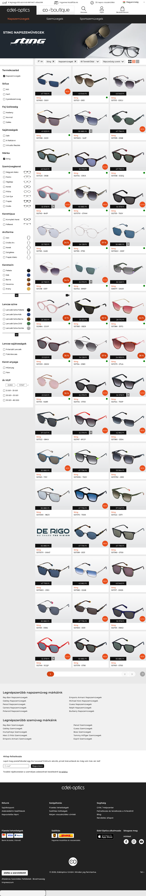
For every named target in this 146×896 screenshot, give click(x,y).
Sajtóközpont (8, 807)
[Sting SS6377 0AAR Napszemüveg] (128, 268)
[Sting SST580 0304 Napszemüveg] (128, 418)
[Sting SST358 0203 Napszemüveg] (53, 117)
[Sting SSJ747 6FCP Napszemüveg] (91, 418)
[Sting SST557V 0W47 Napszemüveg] (53, 531)
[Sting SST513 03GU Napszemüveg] (128, 79)
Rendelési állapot (105, 818)
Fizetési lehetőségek (59, 807)
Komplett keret (12, 219)
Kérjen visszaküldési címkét (62, 814)
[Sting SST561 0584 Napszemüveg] (53, 607)
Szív (7, 238)
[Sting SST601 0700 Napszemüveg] (128, 644)
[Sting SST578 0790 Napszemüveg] (91, 644)
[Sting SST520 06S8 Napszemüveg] (53, 155)
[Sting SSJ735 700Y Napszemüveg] (128, 192)
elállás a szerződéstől (15, 873)
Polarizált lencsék (13, 349)
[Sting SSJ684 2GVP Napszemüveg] (53, 305)
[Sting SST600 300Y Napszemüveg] (53, 79)
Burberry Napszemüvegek (81, 711)
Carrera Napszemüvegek (14, 707)
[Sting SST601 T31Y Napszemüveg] (53, 456)
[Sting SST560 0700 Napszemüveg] (128, 531)
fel (141, 872)
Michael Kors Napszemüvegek (83, 701)
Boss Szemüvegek (82, 732)
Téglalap (9, 182)
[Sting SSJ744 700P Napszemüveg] (128, 381)
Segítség (101, 803)
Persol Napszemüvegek (14, 704)
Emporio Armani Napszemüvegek (85, 697)
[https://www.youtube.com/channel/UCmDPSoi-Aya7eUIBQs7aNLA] (141, 842)
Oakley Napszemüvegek (14, 701)
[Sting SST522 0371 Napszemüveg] (128, 494)
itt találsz (63, 772)
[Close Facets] (16, 61)
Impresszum (8, 882)
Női (7, 89)
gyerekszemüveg (13, 99)
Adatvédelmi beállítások (13, 811)
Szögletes (10, 252)
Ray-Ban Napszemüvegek (15, 697)
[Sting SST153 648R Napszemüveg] (53, 381)
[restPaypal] (18, 835)
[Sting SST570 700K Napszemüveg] (91, 494)
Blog (99, 814)
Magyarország (132, 2)
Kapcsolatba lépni (10, 814)
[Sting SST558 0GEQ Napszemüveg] (128, 155)
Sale (7, 136)
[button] (18, 10)
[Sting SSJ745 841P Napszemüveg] (53, 192)
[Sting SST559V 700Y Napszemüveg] (91, 456)
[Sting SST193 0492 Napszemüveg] (53, 230)
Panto (8, 177)
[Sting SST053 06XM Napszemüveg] (53, 343)
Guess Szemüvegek (83, 728)
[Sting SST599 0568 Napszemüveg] (128, 117)
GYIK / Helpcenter (105, 807)
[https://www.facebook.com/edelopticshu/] (126, 842)
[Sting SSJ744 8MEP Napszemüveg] (91, 268)
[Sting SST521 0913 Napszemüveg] (91, 79)
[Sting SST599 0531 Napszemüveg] (91, 531)
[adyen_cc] (4, 835)
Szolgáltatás (55, 803)
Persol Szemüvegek (83, 725)
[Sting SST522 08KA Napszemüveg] (53, 418)
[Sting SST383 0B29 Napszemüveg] (91, 305)
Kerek (8, 187)
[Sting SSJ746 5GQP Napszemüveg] (53, 644)
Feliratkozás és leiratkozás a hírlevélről (115, 811)
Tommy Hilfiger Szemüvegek (87, 735)
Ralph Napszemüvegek (80, 707)
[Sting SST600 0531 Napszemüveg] (91, 607)
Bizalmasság (39, 879)
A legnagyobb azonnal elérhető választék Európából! (25, 3)
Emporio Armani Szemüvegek (17, 739)
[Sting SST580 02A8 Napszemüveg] (91, 569)
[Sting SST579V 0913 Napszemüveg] (128, 456)
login (102, 12)
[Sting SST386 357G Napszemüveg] (128, 305)
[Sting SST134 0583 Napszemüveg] (91, 343)
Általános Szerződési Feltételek (16, 879)
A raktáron (11, 140)
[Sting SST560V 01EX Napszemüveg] (53, 569)
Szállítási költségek (58, 811)
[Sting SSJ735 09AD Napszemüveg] (128, 607)
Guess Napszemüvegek (80, 704)
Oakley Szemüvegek (12, 728)
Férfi (8, 94)
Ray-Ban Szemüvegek (13, 725)
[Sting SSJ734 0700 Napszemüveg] (91, 381)
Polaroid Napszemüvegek (15, 711)
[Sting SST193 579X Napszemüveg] (91, 230)
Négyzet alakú (12, 172)
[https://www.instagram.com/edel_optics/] (133, 842)
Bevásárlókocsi (122, 12)
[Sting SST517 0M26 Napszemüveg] (128, 569)
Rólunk (5, 803)
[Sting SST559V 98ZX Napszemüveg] (53, 494)
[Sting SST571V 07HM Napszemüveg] (91, 192)
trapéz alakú (11, 257)
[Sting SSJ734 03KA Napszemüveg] (91, 155)
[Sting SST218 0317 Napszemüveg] (53, 268)
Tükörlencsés (11, 354)
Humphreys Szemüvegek (15, 732)
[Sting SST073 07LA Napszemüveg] (128, 343)
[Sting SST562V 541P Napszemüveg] (91, 117)
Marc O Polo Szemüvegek (15, 735)
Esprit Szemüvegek (83, 739)
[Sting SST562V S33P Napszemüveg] (128, 230)
